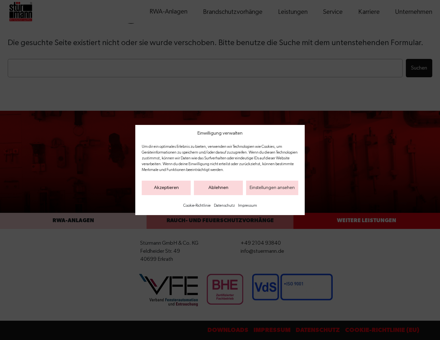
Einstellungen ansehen (272, 187)
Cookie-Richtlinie (197, 205)
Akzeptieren (166, 187)
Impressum (247, 205)
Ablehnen (218, 187)
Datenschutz (224, 205)
